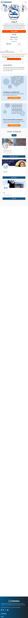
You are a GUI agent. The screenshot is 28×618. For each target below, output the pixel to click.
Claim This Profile (14, 125)
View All (14, 135)
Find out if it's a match (14, 59)
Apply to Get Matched (14, 97)
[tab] (6, 2)
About (2, 616)
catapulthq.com (14, 37)
